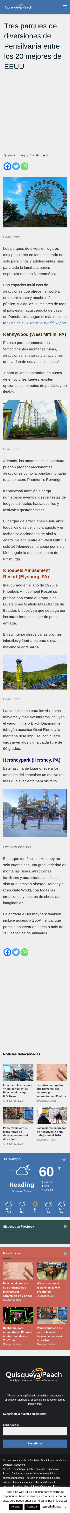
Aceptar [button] (15, 1506)
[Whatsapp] (24, 166)
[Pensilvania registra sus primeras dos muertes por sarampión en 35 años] (52, 1072)
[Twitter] (16, 166)
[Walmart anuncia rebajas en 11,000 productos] (52, 1271)
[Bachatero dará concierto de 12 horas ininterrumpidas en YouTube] (18, 1315)
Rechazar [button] (32, 1506)
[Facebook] (7, 166)
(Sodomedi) (19, 1464)
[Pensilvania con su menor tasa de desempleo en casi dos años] (18, 1115)
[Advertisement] (35, 114)
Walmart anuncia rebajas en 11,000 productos (48, 1287)
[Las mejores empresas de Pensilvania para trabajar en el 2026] (52, 1115)
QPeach (11, 155)
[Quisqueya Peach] (18, 7)
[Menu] (65, 8)
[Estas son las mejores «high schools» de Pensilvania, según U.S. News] (18, 1072)
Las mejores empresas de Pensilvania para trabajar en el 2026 (51, 1131)
